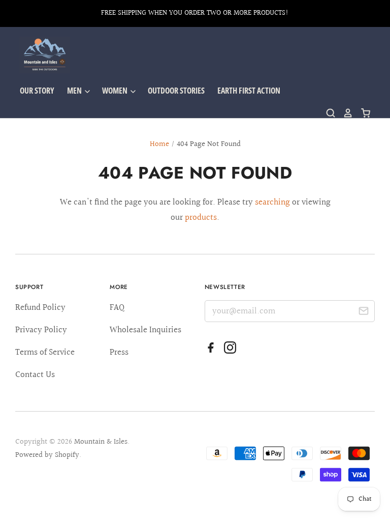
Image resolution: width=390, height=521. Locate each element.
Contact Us (35, 375)
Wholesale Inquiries (145, 330)
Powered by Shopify (47, 455)
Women (115, 90)
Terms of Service (45, 352)
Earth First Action (248, 90)
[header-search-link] (327, 113)
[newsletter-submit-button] (363, 313)
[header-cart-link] (362, 113)
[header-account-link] (344, 113)
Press (119, 352)
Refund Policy (40, 307)
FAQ (117, 307)
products (201, 217)
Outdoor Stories (176, 90)
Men (75, 90)
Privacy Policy (41, 330)
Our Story (37, 90)
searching (272, 202)
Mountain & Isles (100, 442)
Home (159, 144)
